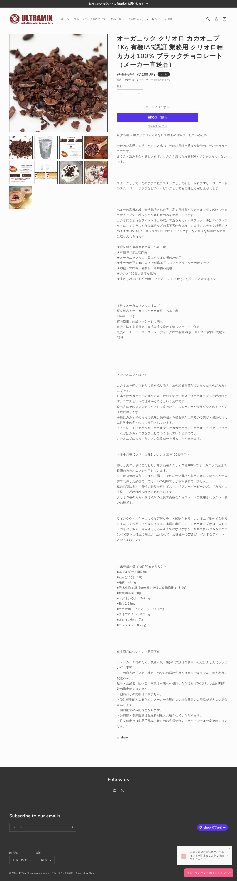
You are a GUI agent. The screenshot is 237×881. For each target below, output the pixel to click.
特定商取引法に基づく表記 (93, 803)
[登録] (72, 827)
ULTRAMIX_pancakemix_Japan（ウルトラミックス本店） (47, 873)
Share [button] (124, 737)
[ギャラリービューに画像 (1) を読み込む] (20, 147)
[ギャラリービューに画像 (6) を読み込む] (45, 172)
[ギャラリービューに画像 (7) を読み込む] (71, 172)
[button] (117, 19)
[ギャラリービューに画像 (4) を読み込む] (96, 147)
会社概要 (118, 803)
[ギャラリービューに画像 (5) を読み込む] (20, 172)
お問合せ (163, 803)
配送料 (128, 80)
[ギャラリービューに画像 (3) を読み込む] (71, 147)
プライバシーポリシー (141, 803)
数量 (119, 86)
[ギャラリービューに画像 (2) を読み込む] (45, 147)
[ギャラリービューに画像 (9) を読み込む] (20, 197)
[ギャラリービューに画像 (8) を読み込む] (96, 172)
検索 (70, 803)
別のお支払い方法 (157, 126)
